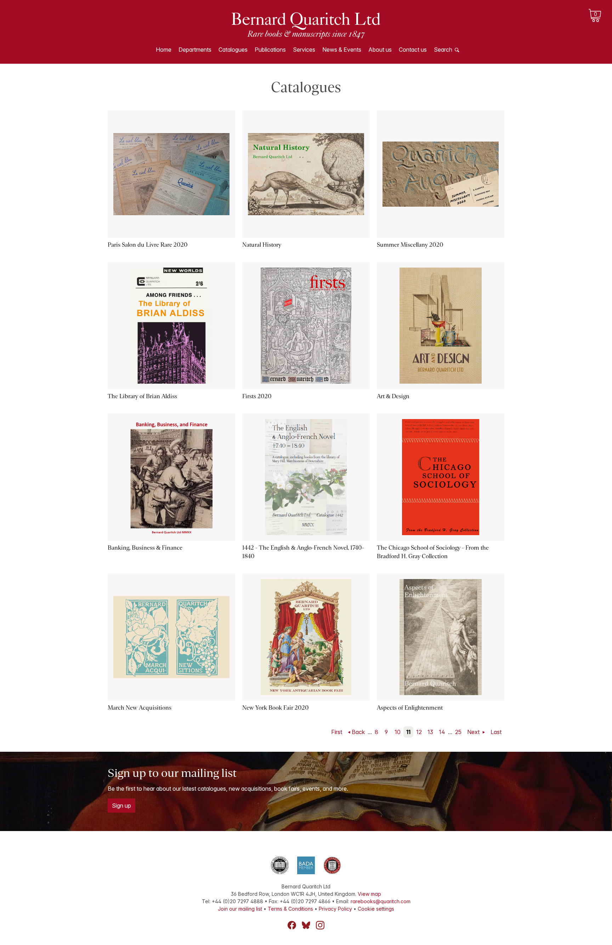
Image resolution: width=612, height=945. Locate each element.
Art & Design (393, 396)
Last (496, 731)
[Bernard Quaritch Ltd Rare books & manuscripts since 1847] (306, 24)
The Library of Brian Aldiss (142, 396)
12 (419, 731)
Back (358, 731)
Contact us (413, 49)
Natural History (261, 244)
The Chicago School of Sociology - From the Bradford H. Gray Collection (433, 552)
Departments (194, 49)
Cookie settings (376, 909)
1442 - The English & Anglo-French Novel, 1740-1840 (303, 552)
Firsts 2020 (257, 396)
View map (369, 894)
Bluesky (306, 925)
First (336, 731)
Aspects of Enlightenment (410, 707)
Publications (270, 49)
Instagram (320, 925)
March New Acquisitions (139, 707)
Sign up (121, 805)
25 (458, 731)
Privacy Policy (335, 909)
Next (474, 731)
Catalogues (233, 49)
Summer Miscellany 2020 (410, 244)
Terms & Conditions (290, 909)
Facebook (292, 925)
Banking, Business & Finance (145, 547)
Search (443, 49)
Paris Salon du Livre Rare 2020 (148, 244)
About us (380, 49)
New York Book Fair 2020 (275, 707)
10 (398, 731)
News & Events (341, 49)
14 (442, 731)
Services (304, 49)
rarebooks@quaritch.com (380, 901)
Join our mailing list (240, 909)
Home (163, 49)
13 (430, 731)
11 (408, 731)
